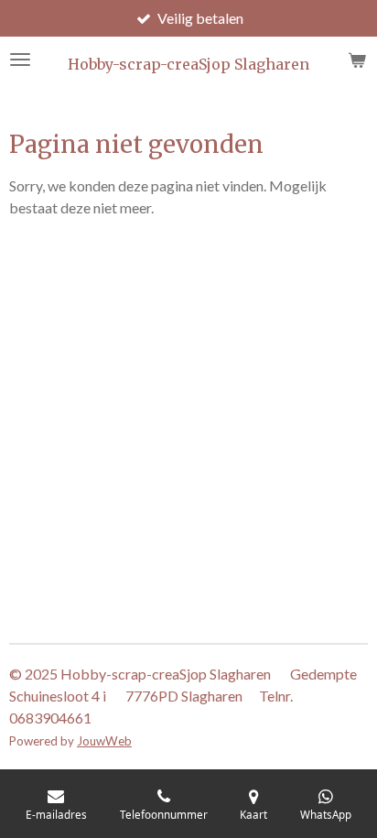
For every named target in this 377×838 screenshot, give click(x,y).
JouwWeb (104, 741)
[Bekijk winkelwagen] (357, 59)
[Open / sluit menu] (20, 59)
